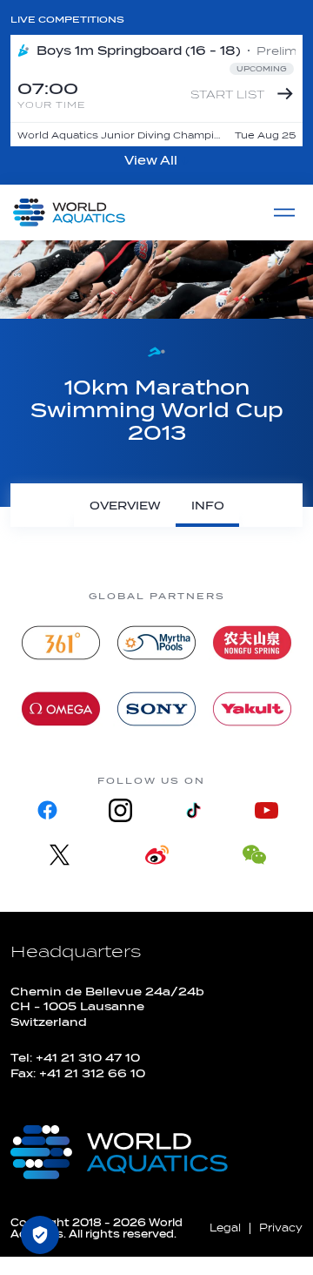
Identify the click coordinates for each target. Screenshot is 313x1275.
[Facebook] (46, 810)
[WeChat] (254, 855)
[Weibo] (156, 855)
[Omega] (60, 709)
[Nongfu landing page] (252, 642)
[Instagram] (119, 810)
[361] (60, 642)
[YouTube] (266, 810)
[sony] (156, 709)
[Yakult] (252, 709)
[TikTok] (193, 810)
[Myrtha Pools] (156, 642)
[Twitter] (59, 855)
